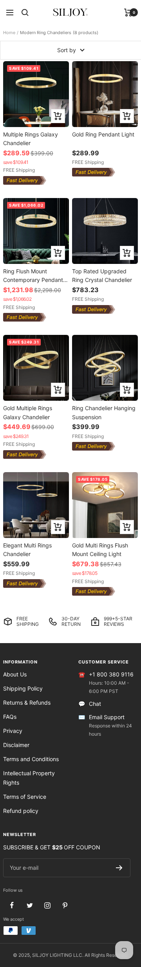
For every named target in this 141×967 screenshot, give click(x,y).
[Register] (119, 868)
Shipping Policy (23, 688)
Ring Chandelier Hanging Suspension (104, 412)
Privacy (12, 730)
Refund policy (20, 810)
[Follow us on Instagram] (47, 905)
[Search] (25, 12)
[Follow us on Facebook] (12, 905)
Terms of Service (24, 796)
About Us (15, 674)
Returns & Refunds (27, 702)
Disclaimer (16, 745)
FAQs (9, 716)
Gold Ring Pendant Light (103, 134)
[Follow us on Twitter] (29, 905)
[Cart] (128, 12)
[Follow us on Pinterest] (65, 905)
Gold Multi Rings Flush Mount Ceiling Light (100, 549)
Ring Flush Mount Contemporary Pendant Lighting (33, 275)
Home (9, 32)
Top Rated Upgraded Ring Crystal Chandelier (102, 275)
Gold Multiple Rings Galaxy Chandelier (27, 412)
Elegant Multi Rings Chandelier (27, 549)
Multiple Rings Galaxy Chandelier (30, 138)
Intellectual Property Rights (29, 778)
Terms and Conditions (31, 759)
